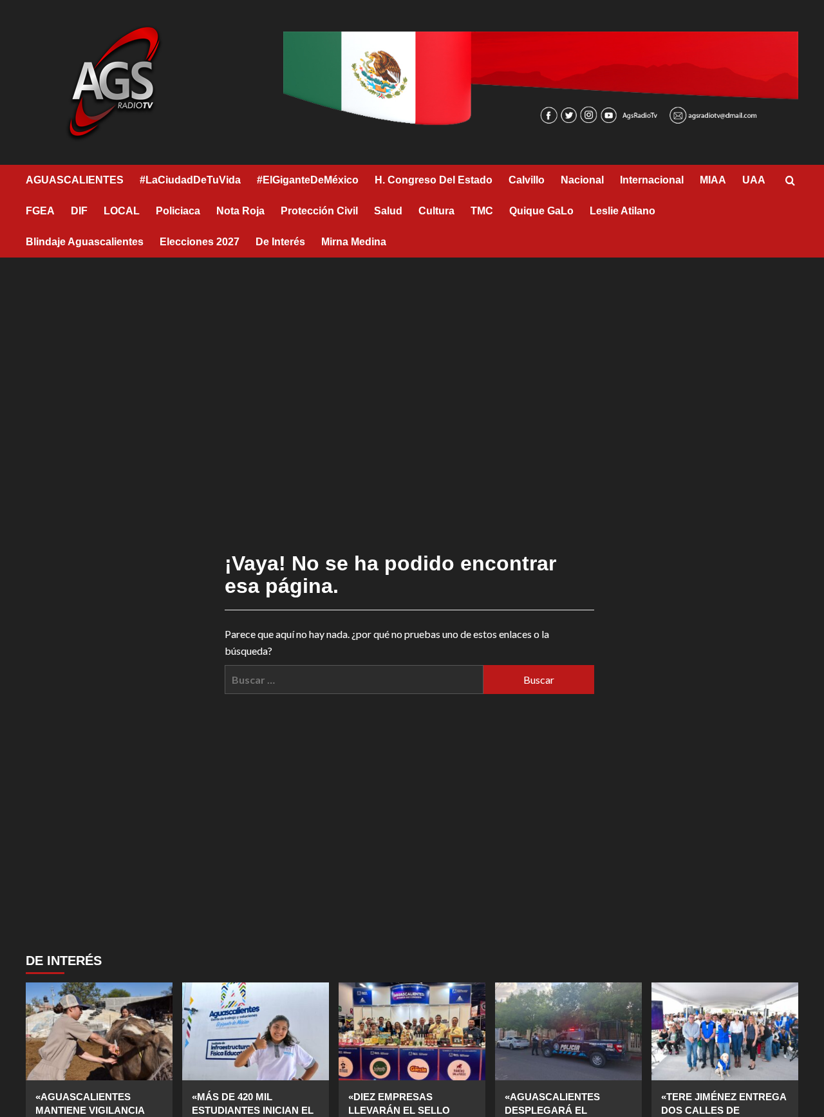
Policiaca (178, 210)
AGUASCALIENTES (75, 179)
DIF (79, 210)
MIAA (713, 179)
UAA (753, 179)
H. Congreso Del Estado (433, 179)
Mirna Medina (353, 241)
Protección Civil (319, 210)
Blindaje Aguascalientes (85, 241)
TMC (482, 210)
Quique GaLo (541, 210)
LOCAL (122, 210)
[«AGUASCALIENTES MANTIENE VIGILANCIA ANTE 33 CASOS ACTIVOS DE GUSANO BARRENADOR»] (99, 1031)
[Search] (790, 181)
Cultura (436, 210)
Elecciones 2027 (199, 241)
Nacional (582, 179)
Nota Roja (240, 210)
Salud (388, 210)
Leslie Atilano (622, 210)
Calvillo (527, 179)
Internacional (652, 179)
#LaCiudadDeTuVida (190, 179)
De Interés (280, 241)
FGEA (40, 210)
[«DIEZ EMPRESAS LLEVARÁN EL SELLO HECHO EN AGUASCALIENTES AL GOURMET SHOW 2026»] (412, 1031)
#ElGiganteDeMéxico (308, 179)
